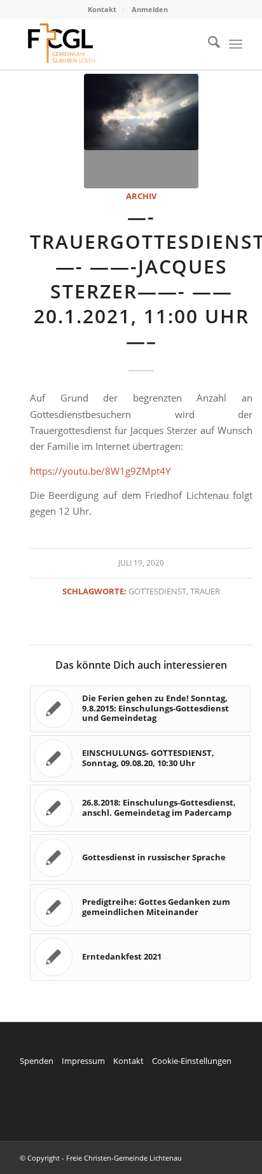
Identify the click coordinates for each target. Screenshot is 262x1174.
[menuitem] (102, 9)
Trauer (205, 591)
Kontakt (102, 9)
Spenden (36, 1060)
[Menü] (235, 44)
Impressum (83, 1060)
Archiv (141, 196)
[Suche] (207, 43)
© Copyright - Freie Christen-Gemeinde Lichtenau (101, 1158)
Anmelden (150, 9)
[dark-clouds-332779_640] (141, 131)
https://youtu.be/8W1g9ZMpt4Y (100, 471)
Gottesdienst (157, 591)
